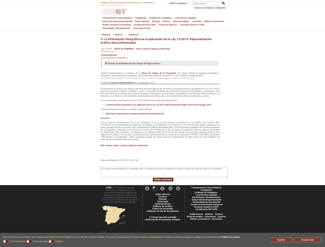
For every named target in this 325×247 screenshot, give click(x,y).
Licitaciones (210, 216)
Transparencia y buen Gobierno (206, 187)
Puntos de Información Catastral (206, 204)
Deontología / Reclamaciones (116, 28)
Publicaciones (196, 214)
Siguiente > (134, 34)
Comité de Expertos (167, 25)
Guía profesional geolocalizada (117, 21)
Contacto (162, 196)
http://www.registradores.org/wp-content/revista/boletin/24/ (135, 113)
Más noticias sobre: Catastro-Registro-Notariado (124, 145)
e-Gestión (196, 21)
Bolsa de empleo (181, 21)
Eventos (166, 21)
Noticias (156, 21)
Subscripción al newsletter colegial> (163, 219)
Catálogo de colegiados (160, 18)
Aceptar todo (307, 240)
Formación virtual (141, 28)
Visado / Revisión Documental (116, 25)
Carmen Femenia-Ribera (122, 82)
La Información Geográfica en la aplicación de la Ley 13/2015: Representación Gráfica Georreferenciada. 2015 (158, 105)
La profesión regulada (185, 18)
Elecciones (217, 219)
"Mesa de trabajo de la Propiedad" (158, 73)
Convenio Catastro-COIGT (192, 25)
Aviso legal (162, 201)
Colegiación (140, 18)
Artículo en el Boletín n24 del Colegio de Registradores (134, 63)
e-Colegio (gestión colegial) (162, 217)
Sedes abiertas (142, 21)
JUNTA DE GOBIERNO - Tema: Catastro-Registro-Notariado (142, 49)
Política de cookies (231, 237)
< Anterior (118, 34)
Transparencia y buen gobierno (117, 18)
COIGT (109, 187)
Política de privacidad (162, 208)
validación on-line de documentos (163, 211)
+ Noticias (105, 34)
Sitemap (163, 199)
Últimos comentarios (200, 219)
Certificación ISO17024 (145, 25)
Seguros (222, 216)
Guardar (281, 240)
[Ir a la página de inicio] (114, 15)
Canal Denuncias (163, 204)
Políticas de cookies (162, 206)
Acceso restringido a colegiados (210, 8)
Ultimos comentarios (214, 21)
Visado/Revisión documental (206, 202)
